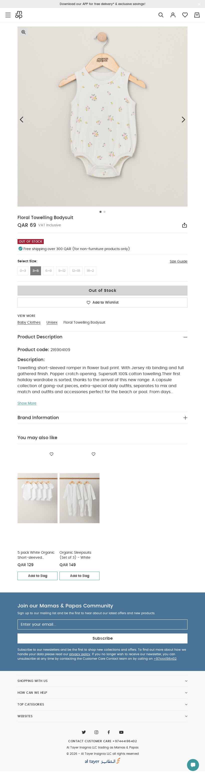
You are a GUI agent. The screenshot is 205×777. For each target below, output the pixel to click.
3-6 (35, 271)
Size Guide (179, 261)
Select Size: (27, 261)
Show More (27, 403)
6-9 (48, 271)
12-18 (76, 271)
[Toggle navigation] (8, 15)
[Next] (184, 119)
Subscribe (102, 638)
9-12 (62, 271)
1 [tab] (101, 212)
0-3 (23, 271)
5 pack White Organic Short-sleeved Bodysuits (36, 555)
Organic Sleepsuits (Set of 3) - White (75, 555)
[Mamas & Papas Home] (18, 15)
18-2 (90, 271)
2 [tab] (105, 212)
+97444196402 (165, 658)
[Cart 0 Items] (197, 15)
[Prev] (22, 119)
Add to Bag (37, 576)
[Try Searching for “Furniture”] (161, 15)
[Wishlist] (52, 454)
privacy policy (79, 654)
